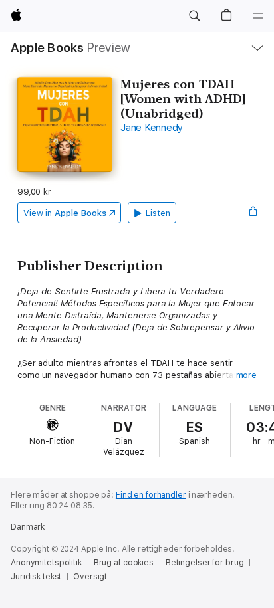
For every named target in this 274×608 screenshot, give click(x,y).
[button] (194, 16)
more (246, 375)
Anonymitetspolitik (46, 562)
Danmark (28, 527)
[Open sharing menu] (252, 212)
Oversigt (90, 576)
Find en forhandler (151, 495)
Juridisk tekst (36, 576)
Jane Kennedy (151, 128)
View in (64, 213)
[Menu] (258, 16)
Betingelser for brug (205, 562)
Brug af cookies (124, 562)
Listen (158, 213)
